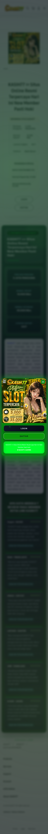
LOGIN (24, 428)
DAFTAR (24, 436)
